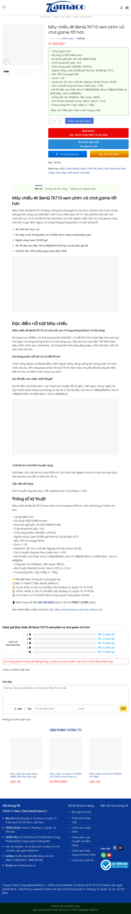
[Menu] (4, 7)
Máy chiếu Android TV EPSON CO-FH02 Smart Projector (66, 775)
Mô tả (38, 188)
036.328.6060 (30, 855)
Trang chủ (44, 16)
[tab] (38, 189)
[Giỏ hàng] (127, 7)
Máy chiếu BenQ (82, 16)
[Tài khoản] (121, 7)
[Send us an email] (120, 847)
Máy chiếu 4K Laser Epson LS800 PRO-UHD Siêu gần (24, 775)
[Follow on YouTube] (109, 855)
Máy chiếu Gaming (108, 168)
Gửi (123, 708)
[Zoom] (7, 61)
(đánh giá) (68, 38)
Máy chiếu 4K (88, 168)
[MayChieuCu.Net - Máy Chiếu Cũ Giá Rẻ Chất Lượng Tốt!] (65, 7)
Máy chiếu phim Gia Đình (75, 172)
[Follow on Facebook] (114, 847)
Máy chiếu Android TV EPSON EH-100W (105, 775)
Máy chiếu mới (62, 16)
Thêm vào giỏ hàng (79, 120)
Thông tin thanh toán (82, 188)
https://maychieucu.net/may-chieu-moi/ (78, 609)
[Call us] (103, 855)
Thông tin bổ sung (56, 188)
